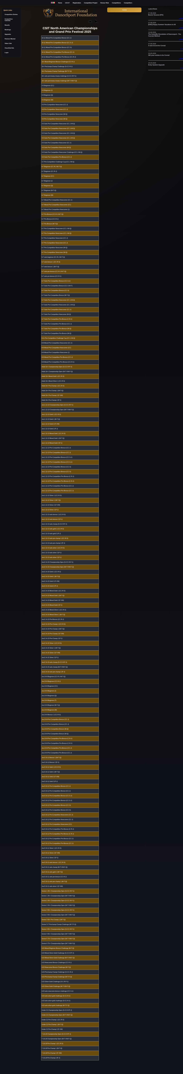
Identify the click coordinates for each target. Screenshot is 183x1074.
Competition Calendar (9, 19)
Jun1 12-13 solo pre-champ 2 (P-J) (53, 543)
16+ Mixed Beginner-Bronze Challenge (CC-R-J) (58, 62)
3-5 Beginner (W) (47, 100)
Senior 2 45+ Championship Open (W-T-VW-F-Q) (58, 905)
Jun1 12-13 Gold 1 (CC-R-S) (51, 414)
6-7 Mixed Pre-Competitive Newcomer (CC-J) (57, 200)
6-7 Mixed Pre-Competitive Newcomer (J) (55, 209)
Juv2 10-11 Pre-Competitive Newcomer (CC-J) (57, 815)
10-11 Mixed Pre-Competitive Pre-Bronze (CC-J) (58, 52)
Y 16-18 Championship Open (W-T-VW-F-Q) (56, 1039)
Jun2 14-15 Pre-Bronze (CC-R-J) (53, 619)
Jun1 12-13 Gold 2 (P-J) (50, 429)
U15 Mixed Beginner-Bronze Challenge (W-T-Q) (58, 948)
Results (7, 25)
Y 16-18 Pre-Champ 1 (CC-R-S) (52, 1043)
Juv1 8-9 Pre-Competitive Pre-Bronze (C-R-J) (57, 738)
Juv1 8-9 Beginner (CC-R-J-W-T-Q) (53, 676)
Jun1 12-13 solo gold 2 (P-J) (51, 533)
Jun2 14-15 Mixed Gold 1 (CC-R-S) (53, 591)
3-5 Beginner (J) (47, 90)
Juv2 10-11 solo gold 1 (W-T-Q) (52, 872)
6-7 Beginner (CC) (48, 176)
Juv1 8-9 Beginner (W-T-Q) (51, 705)
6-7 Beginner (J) (47, 181)
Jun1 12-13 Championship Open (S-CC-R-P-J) (57, 405)
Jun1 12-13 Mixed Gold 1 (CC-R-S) (53, 433)
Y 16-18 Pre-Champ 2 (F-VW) (52, 1053)
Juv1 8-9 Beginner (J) (49, 691)
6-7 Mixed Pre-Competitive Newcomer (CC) (56, 205)
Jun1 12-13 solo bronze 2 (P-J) (52, 519)
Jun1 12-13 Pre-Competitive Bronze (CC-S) (56, 467)
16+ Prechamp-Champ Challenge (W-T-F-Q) (57, 71)
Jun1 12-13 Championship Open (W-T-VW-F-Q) (58, 409)
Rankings (8, 29)
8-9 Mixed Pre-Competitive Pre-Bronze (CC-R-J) (58, 362)
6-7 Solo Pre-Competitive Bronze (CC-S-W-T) (57, 286)
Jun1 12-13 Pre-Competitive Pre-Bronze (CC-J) (58, 486)
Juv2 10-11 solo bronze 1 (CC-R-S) (53, 862)
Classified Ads (9, 48)
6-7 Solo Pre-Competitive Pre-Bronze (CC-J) (57, 324)
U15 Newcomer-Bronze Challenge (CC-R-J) (56, 962)
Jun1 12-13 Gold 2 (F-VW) (50, 424)
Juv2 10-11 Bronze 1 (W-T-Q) (51, 757)
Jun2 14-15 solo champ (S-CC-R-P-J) (54, 662)
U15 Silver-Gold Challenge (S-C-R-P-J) (55, 981)
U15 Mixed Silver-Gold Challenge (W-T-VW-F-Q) (58, 958)
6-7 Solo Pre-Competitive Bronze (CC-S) (55, 290)
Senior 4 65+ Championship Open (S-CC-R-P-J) (58, 929)
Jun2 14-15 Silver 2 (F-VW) (51, 653)
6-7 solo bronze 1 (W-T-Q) (50, 266)
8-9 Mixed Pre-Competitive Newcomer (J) (55, 352)
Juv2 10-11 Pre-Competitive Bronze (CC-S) (56, 805)
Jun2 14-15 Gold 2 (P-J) (50, 586)
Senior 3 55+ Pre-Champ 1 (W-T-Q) (53, 919)
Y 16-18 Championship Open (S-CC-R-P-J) (56, 1034)
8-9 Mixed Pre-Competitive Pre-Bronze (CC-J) (57, 357)
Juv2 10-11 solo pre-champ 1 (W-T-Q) (54, 881)
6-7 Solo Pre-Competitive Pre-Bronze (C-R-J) (57, 319)
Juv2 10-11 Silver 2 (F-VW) (51, 853)
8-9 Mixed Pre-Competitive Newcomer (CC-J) (57, 343)
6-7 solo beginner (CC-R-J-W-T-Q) (53, 257)
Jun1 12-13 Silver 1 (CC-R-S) (52, 495)
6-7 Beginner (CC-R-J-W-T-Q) (52, 166)
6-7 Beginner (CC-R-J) (49, 171)
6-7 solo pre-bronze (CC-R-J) (51, 276)
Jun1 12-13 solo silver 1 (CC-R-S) (53, 548)
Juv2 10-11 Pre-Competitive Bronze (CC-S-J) (57, 796)
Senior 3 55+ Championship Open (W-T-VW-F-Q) (58, 915)
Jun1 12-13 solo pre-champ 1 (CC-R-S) (55, 538)
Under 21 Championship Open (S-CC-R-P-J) (57, 1010)
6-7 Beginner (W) (47, 195)
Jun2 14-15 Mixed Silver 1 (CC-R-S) (54, 610)
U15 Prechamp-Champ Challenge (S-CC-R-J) (57, 972)
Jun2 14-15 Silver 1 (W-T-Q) (51, 648)
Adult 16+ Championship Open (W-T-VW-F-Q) (57, 371)
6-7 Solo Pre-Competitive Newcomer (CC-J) (56, 309)
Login (6, 52)
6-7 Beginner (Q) (47, 185)
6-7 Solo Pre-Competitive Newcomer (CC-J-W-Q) (58, 300)
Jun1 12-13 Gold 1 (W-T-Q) (51, 419)
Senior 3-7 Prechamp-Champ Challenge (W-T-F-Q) (59, 924)
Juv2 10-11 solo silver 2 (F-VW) (52, 886)
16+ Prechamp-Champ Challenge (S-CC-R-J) (57, 66)
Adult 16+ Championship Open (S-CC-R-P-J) (57, 367)
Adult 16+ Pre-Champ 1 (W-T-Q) (52, 390)
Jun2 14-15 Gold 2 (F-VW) (50, 581)
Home (124, 10)
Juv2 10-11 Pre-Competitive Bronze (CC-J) (56, 786)
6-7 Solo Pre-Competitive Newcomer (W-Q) (56, 314)
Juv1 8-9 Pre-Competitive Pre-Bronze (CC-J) (57, 748)
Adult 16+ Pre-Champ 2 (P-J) (51, 400)
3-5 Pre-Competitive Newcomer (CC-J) (55, 104)
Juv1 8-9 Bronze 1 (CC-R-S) (51, 714)
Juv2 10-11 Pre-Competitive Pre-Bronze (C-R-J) (58, 829)
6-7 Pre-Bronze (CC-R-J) (50, 219)
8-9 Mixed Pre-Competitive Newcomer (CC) (56, 347)
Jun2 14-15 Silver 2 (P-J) (50, 657)
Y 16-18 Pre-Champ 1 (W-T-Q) (52, 1048)
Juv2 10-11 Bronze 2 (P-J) (50, 762)
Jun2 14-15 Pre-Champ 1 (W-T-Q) (53, 629)
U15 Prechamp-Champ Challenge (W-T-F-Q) (57, 977)
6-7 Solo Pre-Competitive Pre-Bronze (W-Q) (56, 328)
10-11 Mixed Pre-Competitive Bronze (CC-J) (56, 38)
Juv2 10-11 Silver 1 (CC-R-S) (51, 848)
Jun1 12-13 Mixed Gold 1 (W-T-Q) (53, 438)
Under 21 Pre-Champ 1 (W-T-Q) (52, 1024)
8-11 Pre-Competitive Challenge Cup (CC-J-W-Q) (58, 338)
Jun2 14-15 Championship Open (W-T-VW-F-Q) (58, 567)
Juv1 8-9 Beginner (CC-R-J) (51, 681)
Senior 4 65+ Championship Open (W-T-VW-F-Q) (58, 934)
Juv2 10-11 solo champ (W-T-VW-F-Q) (54, 867)
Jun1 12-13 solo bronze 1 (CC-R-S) (54, 514)
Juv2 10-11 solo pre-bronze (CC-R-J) (54, 877)
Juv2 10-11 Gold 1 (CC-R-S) (51, 767)
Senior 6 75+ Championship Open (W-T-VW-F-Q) (58, 943)
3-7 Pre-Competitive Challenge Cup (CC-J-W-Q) (58, 162)
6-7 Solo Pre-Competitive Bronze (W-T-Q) (56, 295)
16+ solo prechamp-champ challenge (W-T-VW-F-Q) (59, 81)
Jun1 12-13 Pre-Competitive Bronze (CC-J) (56, 448)
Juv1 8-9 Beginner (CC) (50, 686)
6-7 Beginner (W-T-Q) (49, 190)
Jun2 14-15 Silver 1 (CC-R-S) (52, 643)
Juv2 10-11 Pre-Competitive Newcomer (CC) (57, 824)
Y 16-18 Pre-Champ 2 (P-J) (51, 1058)
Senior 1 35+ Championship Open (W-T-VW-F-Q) (58, 896)
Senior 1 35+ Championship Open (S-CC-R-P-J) (58, 891)
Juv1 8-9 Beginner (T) (49, 700)
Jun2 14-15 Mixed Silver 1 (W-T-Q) (53, 614)
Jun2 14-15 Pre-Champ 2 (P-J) (52, 638)
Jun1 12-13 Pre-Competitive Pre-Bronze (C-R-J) (58, 476)
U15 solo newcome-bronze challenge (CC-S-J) (57, 991)
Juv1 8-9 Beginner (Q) (49, 695)
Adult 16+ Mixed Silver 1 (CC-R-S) (53, 381)
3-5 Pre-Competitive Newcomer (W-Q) (54, 114)
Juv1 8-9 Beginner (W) (49, 710)
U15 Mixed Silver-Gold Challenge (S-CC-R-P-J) (58, 953)
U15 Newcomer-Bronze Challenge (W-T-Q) (56, 967)
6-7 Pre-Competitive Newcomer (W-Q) (54, 247)
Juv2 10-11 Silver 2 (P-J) (50, 857)
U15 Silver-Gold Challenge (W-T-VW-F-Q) (56, 986)
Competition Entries (11, 14)
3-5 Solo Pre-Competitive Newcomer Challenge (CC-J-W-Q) (62, 152)
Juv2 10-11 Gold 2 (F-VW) (50, 776)
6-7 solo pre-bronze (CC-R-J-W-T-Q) (54, 271)
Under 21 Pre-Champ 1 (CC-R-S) (53, 1020)
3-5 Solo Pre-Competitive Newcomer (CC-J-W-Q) (58, 123)
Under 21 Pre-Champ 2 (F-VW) (52, 1029)
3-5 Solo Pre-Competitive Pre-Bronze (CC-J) (57, 157)
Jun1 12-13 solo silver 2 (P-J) (51, 552)
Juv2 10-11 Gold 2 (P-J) (50, 781)
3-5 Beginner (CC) (48, 85)
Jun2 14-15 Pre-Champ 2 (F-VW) (53, 633)
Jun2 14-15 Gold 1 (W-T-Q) (51, 576)
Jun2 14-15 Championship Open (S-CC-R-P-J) (57, 562)
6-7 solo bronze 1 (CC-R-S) (51, 262)
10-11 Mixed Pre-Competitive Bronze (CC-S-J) (57, 42)
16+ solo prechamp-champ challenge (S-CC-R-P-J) (59, 76)
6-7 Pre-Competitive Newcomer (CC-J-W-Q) (56, 228)
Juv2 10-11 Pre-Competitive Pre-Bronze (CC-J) (57, 838)
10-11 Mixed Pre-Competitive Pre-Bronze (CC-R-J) (59, 57)
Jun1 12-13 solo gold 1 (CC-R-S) (53, 529)
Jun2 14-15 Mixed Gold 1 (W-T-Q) (53, 595)
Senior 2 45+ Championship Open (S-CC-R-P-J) (58, 900)
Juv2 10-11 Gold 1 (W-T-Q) (51, 772)
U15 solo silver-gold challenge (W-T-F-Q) (55, 1005)
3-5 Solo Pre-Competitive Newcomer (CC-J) (56, 143)
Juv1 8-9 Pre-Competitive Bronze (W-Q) (55, 729)
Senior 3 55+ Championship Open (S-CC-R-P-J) (58, 910)
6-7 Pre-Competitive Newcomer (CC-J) (55, 238)
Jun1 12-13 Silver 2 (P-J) (50, 510)
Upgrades (8, 34)
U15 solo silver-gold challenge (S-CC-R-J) (56, 996)
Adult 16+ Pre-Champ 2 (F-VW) (52, 395)
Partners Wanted (10, 39)
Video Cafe (8, 43)
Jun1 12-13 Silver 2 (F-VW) (51, 505)
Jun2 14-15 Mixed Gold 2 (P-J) (52, 605)
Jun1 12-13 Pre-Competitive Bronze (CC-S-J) (57, 457)
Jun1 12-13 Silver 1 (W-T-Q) (51, 500)
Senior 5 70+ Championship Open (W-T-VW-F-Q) (58, 938)
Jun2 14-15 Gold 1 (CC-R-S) (51, 572)
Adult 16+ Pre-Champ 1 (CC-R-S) (53, 386)
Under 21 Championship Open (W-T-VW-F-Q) (57, 1015)
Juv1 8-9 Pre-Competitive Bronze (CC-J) (55, 719)
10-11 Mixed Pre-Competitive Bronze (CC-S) (57, 47)
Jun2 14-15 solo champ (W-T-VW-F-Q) (55, 667)
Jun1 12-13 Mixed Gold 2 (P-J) (52, 443)
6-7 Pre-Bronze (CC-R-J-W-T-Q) (52, 214)
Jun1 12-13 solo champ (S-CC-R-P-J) (54, 524)
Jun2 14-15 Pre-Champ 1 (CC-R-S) (53, 624)
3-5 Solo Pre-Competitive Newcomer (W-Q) (56, 147)
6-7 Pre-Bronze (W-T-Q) (50, 224)
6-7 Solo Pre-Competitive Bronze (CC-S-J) (56, 281)
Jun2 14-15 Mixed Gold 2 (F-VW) (53, 600)
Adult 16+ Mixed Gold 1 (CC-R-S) (53, 376)
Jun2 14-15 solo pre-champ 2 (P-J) (53, 672)
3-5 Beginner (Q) (47, 95)
